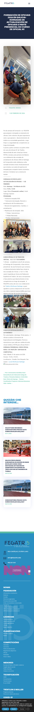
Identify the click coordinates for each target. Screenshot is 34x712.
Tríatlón (5, 635)
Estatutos (5, 595)
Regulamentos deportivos (9, 650)
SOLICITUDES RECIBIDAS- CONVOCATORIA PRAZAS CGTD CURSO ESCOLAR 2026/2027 (16, 429)
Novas (18, 108)
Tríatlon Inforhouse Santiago (14, 286)
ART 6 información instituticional (11, 609)
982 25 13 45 (12, 562)
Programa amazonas (8, 692)
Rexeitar (14, 709)
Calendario (6, 644)
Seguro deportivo (7, 627)
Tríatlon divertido (7, 669)
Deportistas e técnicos (9, 621)
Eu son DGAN (6, 683)
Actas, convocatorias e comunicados (12, 603)
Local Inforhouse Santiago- (17, 362)
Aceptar (5, 709)
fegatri (12, 108)
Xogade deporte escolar (9, 667)
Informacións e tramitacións (10, 593)
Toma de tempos (7, 681)
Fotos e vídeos (7, 656)
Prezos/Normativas (8, 619)
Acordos (5, 597)
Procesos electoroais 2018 (10, 601)
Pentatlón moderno (8, 633)
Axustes (29, 705)
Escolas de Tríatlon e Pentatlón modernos (13, 665)
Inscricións (6, 646)
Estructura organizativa (9, 599)
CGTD (4, 677)
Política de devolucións (9, 648)
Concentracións (7, 679)
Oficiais (5, 625)
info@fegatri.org (14, 557)
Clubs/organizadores (8, 623)
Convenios (6, 605)
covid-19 (8, 698)
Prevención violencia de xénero (11, 694)
